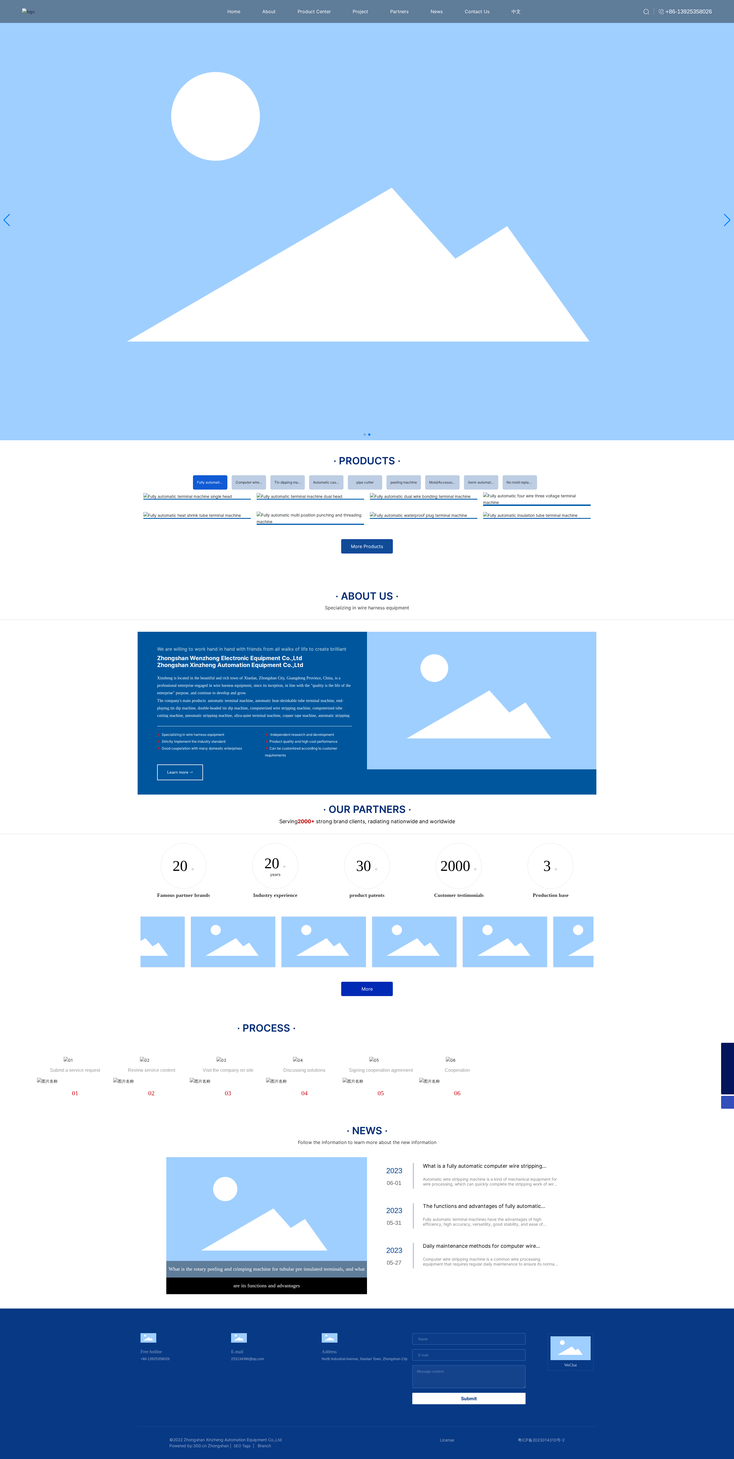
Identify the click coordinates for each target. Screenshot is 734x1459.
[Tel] (727, 1049)
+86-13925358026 (155, 1359)
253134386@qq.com (247, 1359)
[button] (365, 434)
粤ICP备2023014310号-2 (541, 1440)
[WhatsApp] (727, 1075)
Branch (264, 1445)
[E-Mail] (727, 1062)
